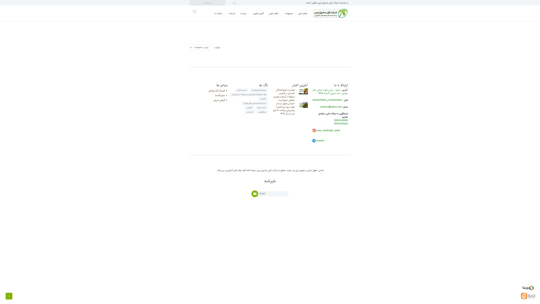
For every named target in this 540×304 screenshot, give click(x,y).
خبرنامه (232, 13)
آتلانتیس (263, 99)
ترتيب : (215, 47)
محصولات (289, 13)
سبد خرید (207, 2)
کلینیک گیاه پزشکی (216, 91)
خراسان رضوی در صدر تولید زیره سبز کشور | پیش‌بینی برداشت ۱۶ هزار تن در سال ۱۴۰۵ (284, 109)
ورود (234, 2)
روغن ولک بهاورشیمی (259, 90)
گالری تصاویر (258, 13)
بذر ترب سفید (261, 107)
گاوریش (249, 107)
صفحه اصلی (302, 13)
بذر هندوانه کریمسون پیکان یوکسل (254, 103)
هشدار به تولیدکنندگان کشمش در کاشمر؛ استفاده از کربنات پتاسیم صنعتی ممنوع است (284, 95)
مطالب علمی (273, 13)
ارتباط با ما (218, 13)
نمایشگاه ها (220, 95)
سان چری (250, 112)
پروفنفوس (262, 112)
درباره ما (243, 13)
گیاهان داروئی (219, 100)
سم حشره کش (241, 90)
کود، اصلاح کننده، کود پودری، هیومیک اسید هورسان (249, 94)
